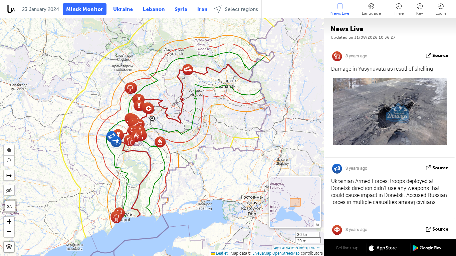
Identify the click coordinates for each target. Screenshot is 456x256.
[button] (116, 217)
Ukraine (123, 9)
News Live (339, 13)
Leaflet (221, 253)
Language (371, 13)
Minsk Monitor (84, 9)
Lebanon (154, 9)
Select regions (241, 9)
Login (441, 13)
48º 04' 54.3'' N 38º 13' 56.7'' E (298, 247)
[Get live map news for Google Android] (427, 248)
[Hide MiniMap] (317, 224)
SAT (10, 206)
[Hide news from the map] (9, 190)
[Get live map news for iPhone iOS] (383, 248)
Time (399, 13)
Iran (202, 9)
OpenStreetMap (286, 253)
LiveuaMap (261, 253)
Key (419, 13)
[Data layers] (9, 247)
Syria (181, 9)
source (440, 55)
